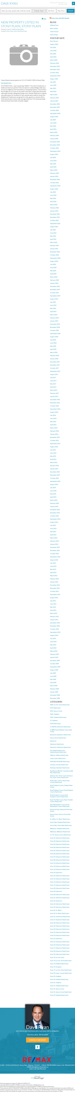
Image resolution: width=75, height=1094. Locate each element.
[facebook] (37, 1047)
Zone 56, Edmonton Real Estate (59, 945)
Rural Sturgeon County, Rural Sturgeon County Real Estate (59, 795)
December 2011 (55, 585)
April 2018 (53, 349)
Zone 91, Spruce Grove (57, 989)
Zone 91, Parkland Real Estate (59, 986)
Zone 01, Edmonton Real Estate (59, 838)
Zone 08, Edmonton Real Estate (59, 860)
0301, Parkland (54, 714)
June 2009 (53, 676)
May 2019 (53, 308)
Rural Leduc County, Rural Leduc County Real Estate (60, 781)
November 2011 (55, 588)
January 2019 (54, 321)
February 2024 (54, 135)
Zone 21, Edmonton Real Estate (59, 897)
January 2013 (54, 544)
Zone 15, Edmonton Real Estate (59, 879)
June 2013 (53, 528)
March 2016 (53, 428)
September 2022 (55, 186)
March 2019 (53, 314)
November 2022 (55, 179)
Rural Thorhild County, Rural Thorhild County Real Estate (61, 800)
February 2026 (54, 63)
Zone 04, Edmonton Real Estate (59, 847)
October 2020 (54, 255)
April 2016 (53, 425)
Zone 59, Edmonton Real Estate (59, 954)
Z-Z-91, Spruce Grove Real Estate (60, 835)
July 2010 (53, 638)
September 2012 (55, 557)
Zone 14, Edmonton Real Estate (59, 875)
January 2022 (54, 211)
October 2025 (54, 72)
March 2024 (53, 132)
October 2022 (54, 182)
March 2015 (53, 462)
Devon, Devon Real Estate (58, 738)
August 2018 (54, 336)
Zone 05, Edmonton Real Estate (59, 850)
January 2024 (54, 138)
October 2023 (54, 148)
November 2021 (55, 217)
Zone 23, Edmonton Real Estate (59, 907)
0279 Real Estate (55, 708)
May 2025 (53, 88)
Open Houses (54, 31)
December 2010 (55, 623)
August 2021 (54, 226)
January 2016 (54, 434)
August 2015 (54, 447)
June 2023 (53, 160)
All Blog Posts (54, 25)
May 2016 (53, 421)
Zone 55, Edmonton (56, 938)
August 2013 (54, 522)
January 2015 (54, 469)
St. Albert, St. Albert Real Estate (60, 819)
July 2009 (53, 673)
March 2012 (53, 575)
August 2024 (54, 116)
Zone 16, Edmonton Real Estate (59, 882)
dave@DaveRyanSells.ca (40, 1067)
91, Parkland (54, 720)
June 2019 (53, 305)
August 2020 (54, 261)
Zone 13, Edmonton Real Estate (59, 869)
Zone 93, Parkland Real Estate (59, 995)
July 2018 (53, 340)
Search (70, 11)
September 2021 (55, 223)
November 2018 (55, 327)
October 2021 (54, 220)
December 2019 (55, 286)
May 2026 (53, 54)
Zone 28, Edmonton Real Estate (59, 923)
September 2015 (55, 443)
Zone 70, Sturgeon (56, 967)
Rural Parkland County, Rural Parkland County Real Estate (61, 791)
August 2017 (54, 374)
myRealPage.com (37, 1078)
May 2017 (53, 384)
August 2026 (54, 44)
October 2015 (54, 440)
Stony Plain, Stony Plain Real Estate (61, 825)
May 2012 (53, 569)
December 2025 (55, 66)
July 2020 (53, 264)
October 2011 (54, 591)
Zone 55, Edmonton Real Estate (59, 942)
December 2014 (55, 472)
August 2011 (54, 597)
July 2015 (53, 450)
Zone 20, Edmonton (56, 891)
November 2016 (55, 403)
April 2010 (53, 648)
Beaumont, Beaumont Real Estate (60, 734)
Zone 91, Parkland (55, 982)
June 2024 (53, 123)
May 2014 (53, 494)
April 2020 (53, 274)
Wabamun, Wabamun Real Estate (60, 831)
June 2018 (53, 343)
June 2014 (53, 491)
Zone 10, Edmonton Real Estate (59, 863)
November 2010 (55, 626)
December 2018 (55, 324)
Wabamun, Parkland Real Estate (59, 828)
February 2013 (54, 541)
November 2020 (55, 252)
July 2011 (53, 601)
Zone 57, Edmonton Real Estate (59, 948)
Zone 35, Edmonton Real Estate (59, 932)
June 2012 (53, 566)
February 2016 (54, 431)
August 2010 (54, 635)
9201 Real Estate (55, 723)
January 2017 (54, 396)
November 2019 (55, 289)
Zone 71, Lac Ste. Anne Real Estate (60, 970)
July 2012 (53, 563)
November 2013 (55, 513)
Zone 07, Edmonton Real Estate (59, 857)
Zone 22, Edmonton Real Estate (59, 904)
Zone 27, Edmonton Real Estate (59, 919)
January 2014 (54, 506)
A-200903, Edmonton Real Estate (60, 727)
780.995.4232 (41, 1069)
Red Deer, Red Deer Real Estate (59, 768)
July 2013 (53, 525)
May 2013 (53, 531)
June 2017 (53, 380)
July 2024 (53, 120)
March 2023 (53, 170)
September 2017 (55, 371)
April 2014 (53, 497)
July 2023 (53, 157)
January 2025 (54, 101)
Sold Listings (54, 34)
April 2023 (53, 167)
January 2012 (54, 582)
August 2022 (54, 189)
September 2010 (55, 632)
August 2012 (54, 560)
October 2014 (54, 478)
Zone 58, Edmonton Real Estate (59, 951)
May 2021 (53, 236)
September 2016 (55, 409)
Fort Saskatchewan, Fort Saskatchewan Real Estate (58, 751)
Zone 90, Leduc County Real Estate (61, 973)
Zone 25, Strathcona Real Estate (60, 916)
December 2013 (55, 509)
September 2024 (55, 113)
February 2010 (54, 654)
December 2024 (55, 104)
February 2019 (54, 318)
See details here (6, 83)
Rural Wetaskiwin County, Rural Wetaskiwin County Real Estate (60, 805)
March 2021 (53, 242)
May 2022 (53, 198)
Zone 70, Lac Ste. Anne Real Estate (60, 960)
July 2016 (53, 415)
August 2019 (54, 299)
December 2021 (55, 214)
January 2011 (54, 619)
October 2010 (54, 629)
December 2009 (55, 660)
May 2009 (53, 679)
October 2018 (54, 330)
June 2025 (53, 85)
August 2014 (54, 484)
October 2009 (54, 663)
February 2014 (54, 503)
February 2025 (54, 98)
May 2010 (53, 645)
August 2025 (54, 79)
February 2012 (54, 579)
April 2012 (53, 572)
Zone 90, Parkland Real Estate (59, 979)
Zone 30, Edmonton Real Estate (59, 929)
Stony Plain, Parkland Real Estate (60, 822)
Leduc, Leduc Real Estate (57, 758)
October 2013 (54, 516)
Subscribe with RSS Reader (60, 18)
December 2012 (55, 547)
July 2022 (53, 192)
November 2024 (55, 107)
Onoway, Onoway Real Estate (59, 764)
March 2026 (53, 60)
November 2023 (55, 145)
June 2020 (53, 267)
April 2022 (53, 201)
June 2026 (53, 50)
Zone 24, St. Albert (56, 910)
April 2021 (53, 239)
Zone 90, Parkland (55, 976)
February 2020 (54, 280)
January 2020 (54, 283)
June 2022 (53, 195)
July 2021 (53, 230)
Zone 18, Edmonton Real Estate (59, 888)
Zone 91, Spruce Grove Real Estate (60, 992)
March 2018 (53, 352)
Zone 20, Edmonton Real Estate (59, 894)
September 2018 (55, 333)
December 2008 (55, 695)
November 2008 (55, 698)
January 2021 (54, 248)
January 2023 (54, 176)
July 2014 (53, 487)
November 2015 (55, 437)
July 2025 (53, 82)
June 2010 (53, 641)
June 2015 (53, 453)
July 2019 (53, 302)
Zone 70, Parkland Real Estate (59, 964)
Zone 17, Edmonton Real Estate (59, 885)
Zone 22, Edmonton (56, 901)
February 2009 (54, 689)
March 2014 (53, 500)
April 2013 (53, 535)
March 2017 (53, 390)
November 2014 (55, 475)
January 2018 (54, 358)
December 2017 (55, 362)
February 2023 (54, 173)
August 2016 (54, 412)
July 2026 (53, 47)
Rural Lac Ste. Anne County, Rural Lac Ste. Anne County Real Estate (61, 776)
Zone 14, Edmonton (56, 872)
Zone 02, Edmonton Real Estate (59, 841)
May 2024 (53, 126)
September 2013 (55, 519)
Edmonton (53, 741)
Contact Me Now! (37, 1040)
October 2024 (54, 110)
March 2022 (53, 204)
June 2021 (53, 233)
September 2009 (55, 667)
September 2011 (55, 594)
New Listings (54, 28)
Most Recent (54, 41)
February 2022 (54, 208)
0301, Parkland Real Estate (58, 717)
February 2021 (54, 245)
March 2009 (53, 685)
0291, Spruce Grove (56, 711)
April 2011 (53, 610)
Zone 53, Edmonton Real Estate (59, 935)
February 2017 (54, 393)
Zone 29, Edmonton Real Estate (59, 926)
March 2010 (53, 651)
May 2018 (53, 346)
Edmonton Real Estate (57, 744)
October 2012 (54, 553)
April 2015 (53, 459)
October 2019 (54, 292)
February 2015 (54, 465)
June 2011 (53, 604)
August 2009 (54, 670)
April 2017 (53, 387)
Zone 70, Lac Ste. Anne (57, 957)
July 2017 (53, 377)
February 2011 (54, 616)
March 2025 (53, 94)
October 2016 (54, 406)
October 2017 (54, 368)
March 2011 (53, 613)
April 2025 (53, 91)
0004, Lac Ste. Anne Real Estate (60, 705)
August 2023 (54, 154)
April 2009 (53, 682)
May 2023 (53, 164)
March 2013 (53, 538)
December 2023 (55, 142)
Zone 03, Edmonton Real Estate (59, 844)
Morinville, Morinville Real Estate (60, 761)
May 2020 (53, 270)
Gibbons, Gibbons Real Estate (59, 755)
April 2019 (53, 311)
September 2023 (55, 151)
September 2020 (55, 258)
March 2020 (53, 277)
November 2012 (55, 550)
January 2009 (54, 692)
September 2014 (55, 481)
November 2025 (55, 69)
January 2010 (54, 657)
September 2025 (55, 76)
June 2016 (53, 418)
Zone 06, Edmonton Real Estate (59, 853)
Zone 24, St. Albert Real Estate (59, 913)
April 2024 (53, 129)
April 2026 (53, 57)
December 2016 (55, 399)
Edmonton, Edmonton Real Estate (60, 747)
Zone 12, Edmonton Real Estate (59, 866)
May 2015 (53, 456)
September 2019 (55, 296)
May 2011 (53, 607)
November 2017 (55, 365)
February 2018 (54, 355)
